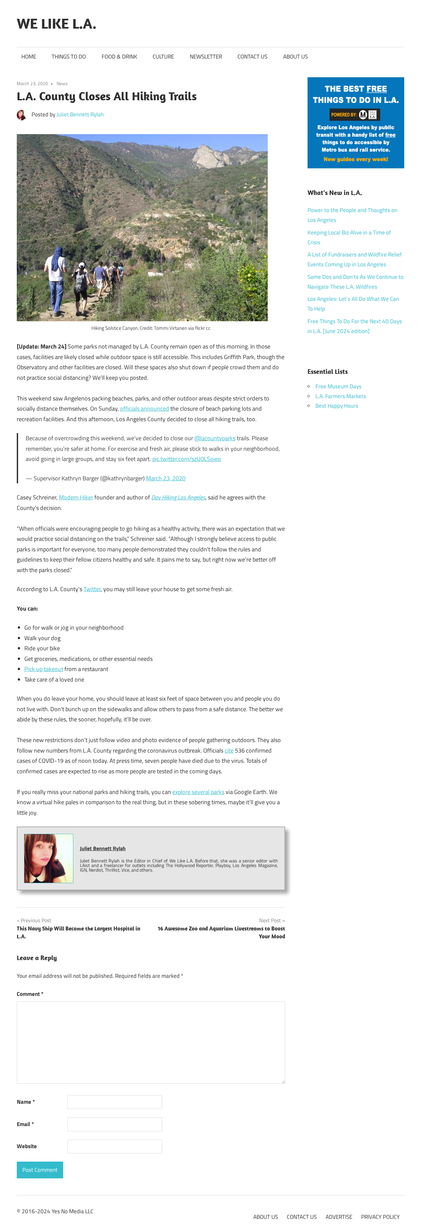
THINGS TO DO (69, 56)
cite (229, 750)
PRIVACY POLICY (380, 1217)
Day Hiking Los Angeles (178, 497)
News (62, 83)
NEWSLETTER (206, 56)
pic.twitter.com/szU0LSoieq (186, 458)
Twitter (92, 589)
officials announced (144, 408)
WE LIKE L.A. (56, 23)
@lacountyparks (214, 438)
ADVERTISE (339, 1217)
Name (26, 1101)
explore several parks (198, 791)
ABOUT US (295, 56)
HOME (28, 56)
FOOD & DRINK (119, 56)
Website (27, 1146)
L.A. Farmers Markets (340, 396)
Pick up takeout (43, 668)
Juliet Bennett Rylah (80, 114)
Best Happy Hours (336, 405)
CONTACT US (252, 56)
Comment (30, 994)
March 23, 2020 (166, 478)
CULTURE (163, 56)
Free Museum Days (338, 386)
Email (25, 1124)
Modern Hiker (76, 497)
